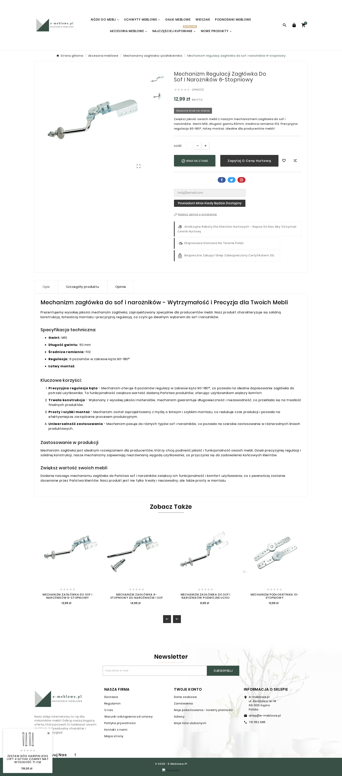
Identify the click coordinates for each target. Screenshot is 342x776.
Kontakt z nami (115, 730)
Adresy (179, 717)
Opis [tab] (46, 286)
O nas (108, 710)
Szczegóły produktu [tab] (82, 286)
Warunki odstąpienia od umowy (128, 717)
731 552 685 (257, 722)
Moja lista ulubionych (190, 723)
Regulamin (112, 703)
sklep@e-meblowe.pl (265, 716)
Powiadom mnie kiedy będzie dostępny (209, 203)
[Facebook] (75, 755)
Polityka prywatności (120, 723)
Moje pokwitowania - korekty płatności (203, 710)
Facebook (222, 180)
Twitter (232, 180)
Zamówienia (183, 703)
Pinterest (241, 180)
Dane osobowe (185, 697)
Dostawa (111, 697)
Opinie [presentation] (120, 286)
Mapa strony (114, 736)
